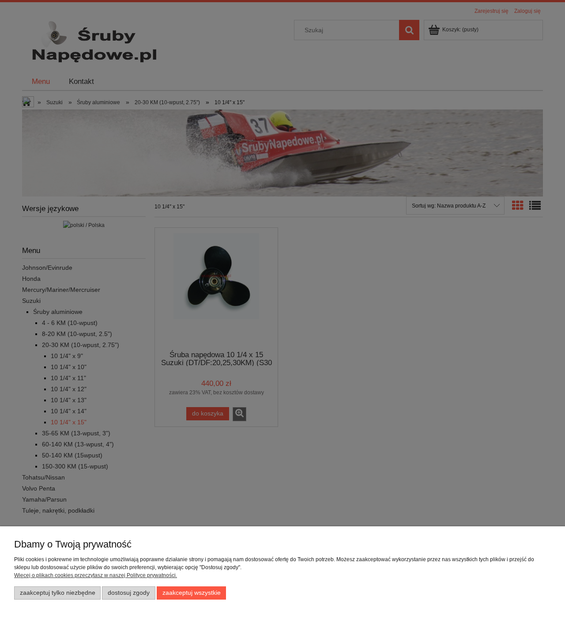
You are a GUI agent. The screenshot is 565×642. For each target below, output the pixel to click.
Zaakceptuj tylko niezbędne (57, 592)
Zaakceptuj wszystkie (191, 592)
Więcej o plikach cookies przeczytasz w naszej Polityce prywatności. (95, 575)
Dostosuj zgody (129, 592)
